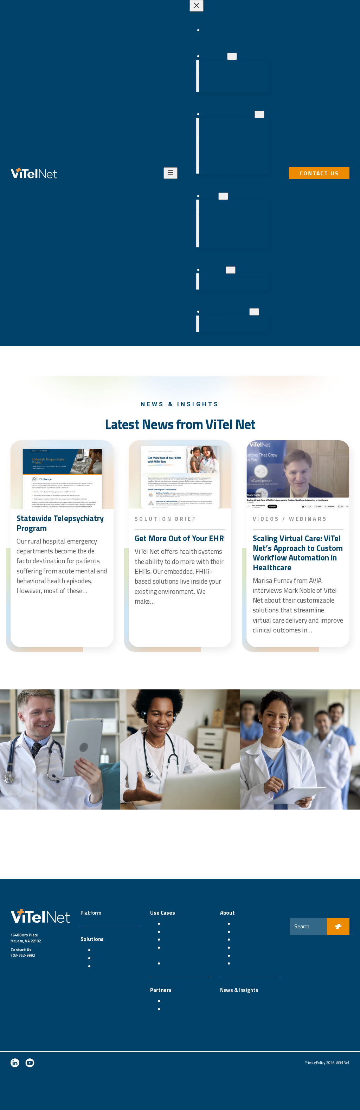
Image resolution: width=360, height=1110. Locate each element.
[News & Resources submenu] (254, 312)
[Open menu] (170, 173)
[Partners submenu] (231, 270)
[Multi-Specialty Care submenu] (259, 114)
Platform (91, 913)
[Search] (338, 926)
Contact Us (319, 173)
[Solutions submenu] (232, 56)
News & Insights (239, 990)
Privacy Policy (314, 1062)
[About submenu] (223, 196)
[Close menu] (196, 6)
